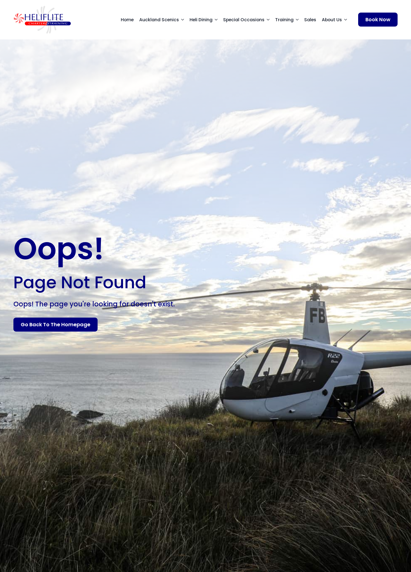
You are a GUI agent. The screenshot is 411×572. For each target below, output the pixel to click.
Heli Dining (201, 19)
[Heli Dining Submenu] (217, 20)
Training (284, 19)
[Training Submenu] (299, 20)
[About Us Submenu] (347, 20)
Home (127, 19)
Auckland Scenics (159, 19)
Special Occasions (243, 19)
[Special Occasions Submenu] (269, 20)
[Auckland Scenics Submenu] (184, 20)
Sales (310, 19)
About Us (332, 19)
